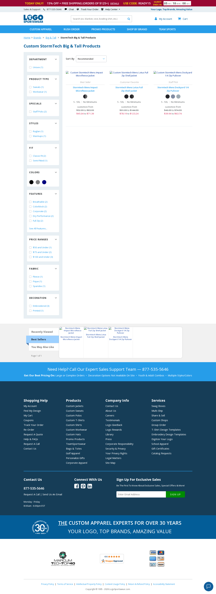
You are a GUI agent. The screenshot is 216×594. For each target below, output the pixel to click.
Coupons (29, 420)
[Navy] (44, 182)
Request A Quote (33, 434)
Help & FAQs (31, 439)
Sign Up (175, 494)
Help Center (111, 9)
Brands (37, 37)
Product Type (39, 79)
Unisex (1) (38, 67)
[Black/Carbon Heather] (132, 96)
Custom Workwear (76, 429)
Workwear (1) (40, 91)
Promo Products (103, 29)
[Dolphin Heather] (178, 96)
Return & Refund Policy (139, 584)
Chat (71, 9)
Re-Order (29, 429)
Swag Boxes (158, 406)
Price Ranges (38, 239)
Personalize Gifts (75, 458)
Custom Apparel (41, 29)
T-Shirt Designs (166, 429)
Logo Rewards (113, 429)
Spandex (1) (39, 286)
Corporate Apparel (76, 462)
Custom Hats (73, 434)
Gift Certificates (160, 448)
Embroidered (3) (41, 305)
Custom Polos (74, 415)
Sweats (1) (38, 87)
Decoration (37, 297)
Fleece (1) (38, 276)
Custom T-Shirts (75, 420)
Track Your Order (90, 9)
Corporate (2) (40, 211)
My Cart (28, 415)
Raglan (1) (38, 131)
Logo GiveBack (113, 425)
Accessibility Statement (164, 584)
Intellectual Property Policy (89, 584)
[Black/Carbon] (85, 96)
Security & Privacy (115, 448)
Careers (109, 415)
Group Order (159, 425)
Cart (183, 18)
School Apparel (160, 443)
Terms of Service (65, 584)
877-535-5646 (54, 9)
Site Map (110, 462)
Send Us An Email (52, 494)
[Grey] (38, 182)
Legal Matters (113, 458)
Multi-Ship (157, 410)
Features (35, 193)
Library (109, 434)
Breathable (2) (40, 201)
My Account (30, 406)
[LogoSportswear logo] (33, 21)
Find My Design (32, 410)
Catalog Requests (161, 453)
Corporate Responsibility (119, 443)
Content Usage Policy (115, 584)
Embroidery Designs (169, 434)
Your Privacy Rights (116, 453)
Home (27, 37)
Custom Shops (160, 420)
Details (114, 3)
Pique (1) (37, 281)
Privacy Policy (47, 584)
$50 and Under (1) (42, 247)
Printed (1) (38, 310)
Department (38, 59)
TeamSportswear (76, 443)
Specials (35, 103)
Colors (34, 172)
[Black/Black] (126, 96)
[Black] (31, 182)
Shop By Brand (137, 29)
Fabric (34, 268)
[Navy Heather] (173, 96)
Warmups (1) (39, 136)
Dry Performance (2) (43, 215)
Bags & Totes (74, 448)
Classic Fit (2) (39, 155)
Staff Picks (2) (40, 111)
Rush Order (72, 29)
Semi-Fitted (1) (40, 160)
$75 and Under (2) (42, 252)
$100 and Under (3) (43, 256)
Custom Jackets (74, 406)
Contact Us (30, 448)
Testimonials (112, 420)
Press (108, 439)
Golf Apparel (73, 453)
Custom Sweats (75, 410)
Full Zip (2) (38, 220)
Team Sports (167, 29)
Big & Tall (51, 37)
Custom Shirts (74, 425)
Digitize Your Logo (162, 439)
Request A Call (32, 443)
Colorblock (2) (40, 206)
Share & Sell (158, 415)
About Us (110, 410)
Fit (31, 147)
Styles (33, 123)
